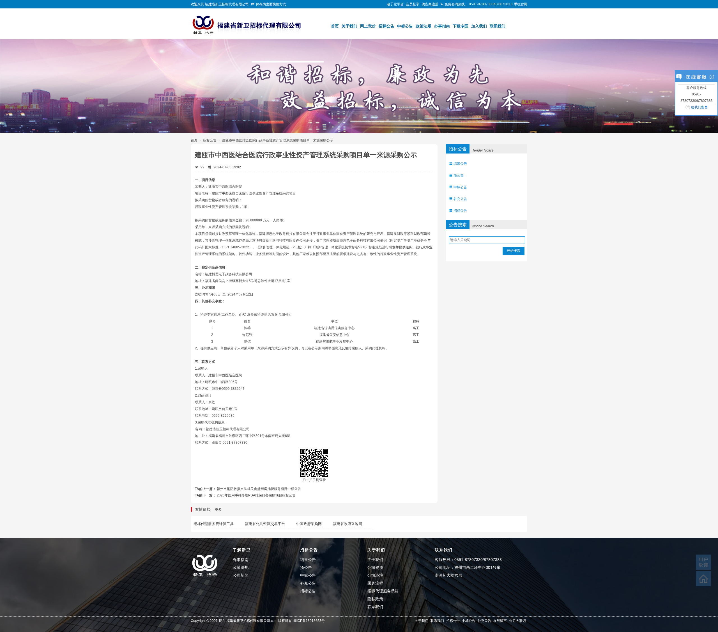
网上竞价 (368, 26)
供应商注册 (430, 4)
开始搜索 (513, 251)
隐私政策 (375, 599)
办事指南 (442, 26)
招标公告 (386, 26)
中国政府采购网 (309, 524)
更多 (218, 510)
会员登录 (412, 4)
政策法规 (423, 26)
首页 (335, 26)
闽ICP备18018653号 (309, 621)
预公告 (459, 175)
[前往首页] (703, 578)
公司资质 (375, 567)
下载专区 (460, 26)
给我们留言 (699, 107)
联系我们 (497, 26)
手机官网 (520, 4)
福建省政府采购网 (347, 524)
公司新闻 (240, 575)
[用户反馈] (703, 562)
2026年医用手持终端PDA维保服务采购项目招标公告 (256, 495)
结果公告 (460, 164)
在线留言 (500, 621)
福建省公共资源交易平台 (265, 524)
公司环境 (375, 575)
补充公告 (460, 199)
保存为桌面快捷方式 (271, 4)
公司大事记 (517, 621)
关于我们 (349, 26)
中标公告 (405, 26)
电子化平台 (395, 4)
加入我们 (479, 26)
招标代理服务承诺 (383, 591)
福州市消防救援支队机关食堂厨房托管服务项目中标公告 (259, 489)
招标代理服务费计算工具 (214, 524)
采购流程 (375, 583)
